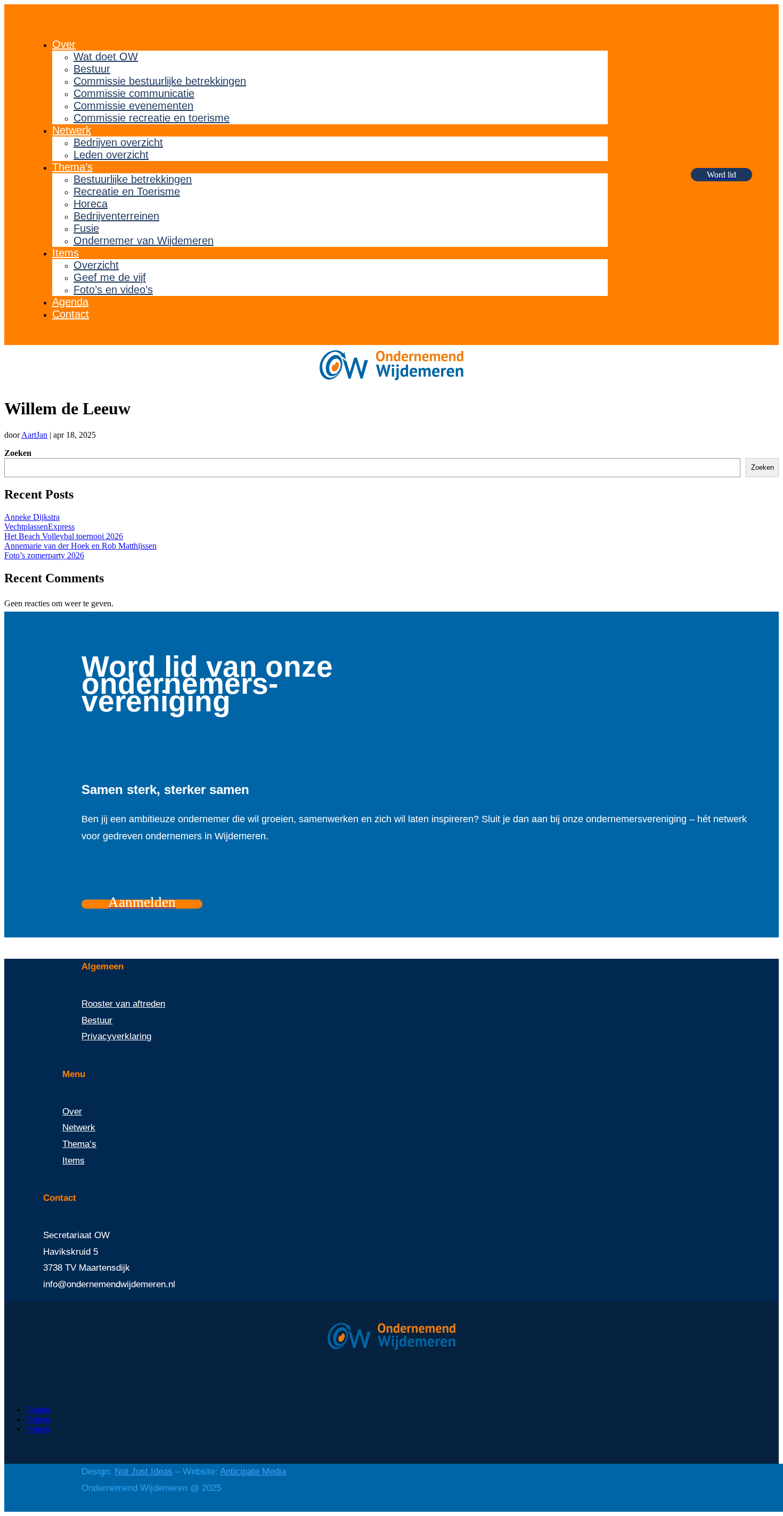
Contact (70, 314)
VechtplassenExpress (39, 526)
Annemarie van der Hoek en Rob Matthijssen (80, 545)
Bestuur (92, 69)
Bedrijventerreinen (116, 216)
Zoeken (17, 453)
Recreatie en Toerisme (127, 191)
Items (65, 253)
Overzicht (96, 265)
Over (64, 44)
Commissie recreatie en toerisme (152, 118)
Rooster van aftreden (123, 1004)
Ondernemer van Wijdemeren (144, 240)
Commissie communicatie (134, 93)
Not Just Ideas (144, 1471)
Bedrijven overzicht (118, 142)
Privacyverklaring (116, 1036)
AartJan (34, 434)
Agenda (70, 302)
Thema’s (72, 167)
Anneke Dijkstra (32, 517)
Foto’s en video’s (113, 289)
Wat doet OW (106, 56)
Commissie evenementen (133, 105)
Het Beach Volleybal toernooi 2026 (63, 536)
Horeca (91, 204)
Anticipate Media (253, 1471)
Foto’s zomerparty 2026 (44, 555)
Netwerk (71, 130)
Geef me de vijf (110, 277)
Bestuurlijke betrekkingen (133, 179)
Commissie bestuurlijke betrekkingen (160, 81)
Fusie (86, 228)
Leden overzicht (111, 155)
